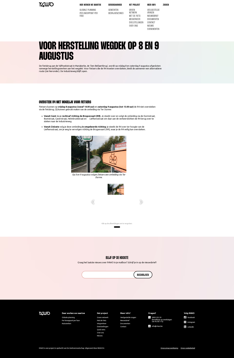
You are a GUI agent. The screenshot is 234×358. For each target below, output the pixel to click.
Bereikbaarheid (115, 5)
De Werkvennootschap (75, 348)
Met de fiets (135, 16)
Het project (134, 5)
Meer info (151, 5)
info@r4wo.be (157, 326)
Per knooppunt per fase (89, 14)
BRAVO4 (101, 348)
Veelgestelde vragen (153, 11)
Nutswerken (66, 324)
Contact (151, 22)
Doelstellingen (136, 22)
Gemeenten (113, 10)
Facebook (191, 317)
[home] (46, 4)
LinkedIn (191, 327)
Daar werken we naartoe (73, 313)
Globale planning (88, 10)
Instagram (191, 322)
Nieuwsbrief (152, 16)
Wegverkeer (134, 19)
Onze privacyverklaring (169, 348)
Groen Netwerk (133, 11)
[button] (93, 202)
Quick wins (101, 330)
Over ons (133, 26)
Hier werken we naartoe (90, 5)
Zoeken (166, 5)
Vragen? (152, 313)
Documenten (153, 19)
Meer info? (125, 313)
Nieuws (150, 26)
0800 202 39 (162, 319)
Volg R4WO (189, 313)
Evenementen (153, 29)
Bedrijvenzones (116, 13)
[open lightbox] (115, 189)
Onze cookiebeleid (188, 348)
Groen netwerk (102, 317)
